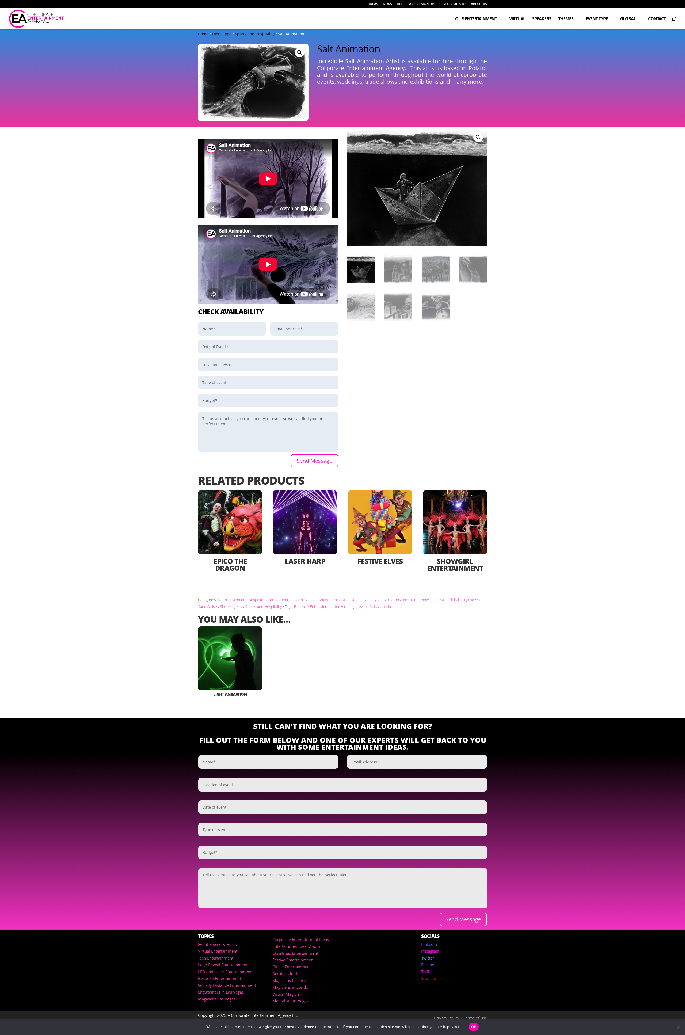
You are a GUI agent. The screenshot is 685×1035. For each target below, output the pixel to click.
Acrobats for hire (287, 973)
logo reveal (358, 606)
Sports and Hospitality (255, 33)
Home (203, 33)
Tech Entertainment (215, 958)
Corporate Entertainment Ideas (300, 939)
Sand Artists (208, 606)
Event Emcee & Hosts (217, 944)
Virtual (517, 19)
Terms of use (475, 1018)
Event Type (597, 19)
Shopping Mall (231, 606)
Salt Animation (381, 606)
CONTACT (657, 19)
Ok (473, 1027)
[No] (678, 1027)
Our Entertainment (476, 19)
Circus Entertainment (291, 966)
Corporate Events (346, 599)
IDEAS (373, 4)
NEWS (387, 4)
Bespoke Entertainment (268, 599)
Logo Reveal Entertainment (223, 964)
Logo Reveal (471, 599)
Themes (565, 19)
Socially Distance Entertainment (227, 985)
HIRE (400, 4)
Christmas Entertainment (295, 953)
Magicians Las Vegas (216, 999)
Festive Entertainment (292, 959)
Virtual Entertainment (217, 951)
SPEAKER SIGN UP (452, 4)
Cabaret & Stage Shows (310, 599)
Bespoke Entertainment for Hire (321, 606)
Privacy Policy (446, 1018)
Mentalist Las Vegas (290, 1000)
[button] (300, 52)
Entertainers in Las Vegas (221, 992)
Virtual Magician (287, 994)
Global (628, 19)
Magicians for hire (289, 980)
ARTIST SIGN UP (421, 4)
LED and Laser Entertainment (225, 971)
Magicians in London (291, 987)
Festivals (439, 599)
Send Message (314, 460)
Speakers (541, 19)
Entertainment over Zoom (296, 946)
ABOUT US (479, 4)
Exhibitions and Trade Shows (407, 599)
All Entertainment (232, 599)
